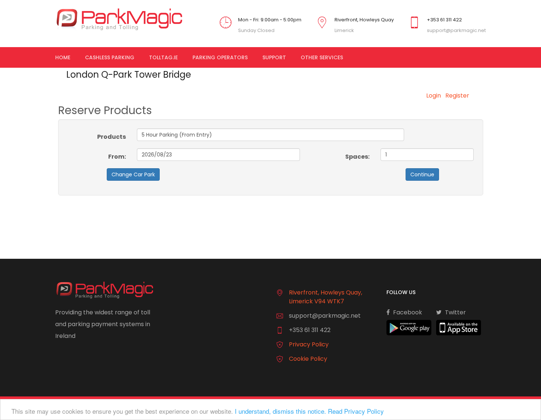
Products (111, 137)
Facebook (407, 312)
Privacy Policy (309, 344)
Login (433, 95)
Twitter (454, 312)
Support (274, 57)
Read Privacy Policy (356, 411)
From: (117, 156)
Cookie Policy (308, 358)
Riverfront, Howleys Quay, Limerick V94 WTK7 (325, 297)
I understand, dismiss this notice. (280, 411)
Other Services (322, 57)
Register (457, 95)
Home (62, 57)
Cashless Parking (109, 57)
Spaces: (357, 156)
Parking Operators (220, 57)
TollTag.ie (163, 57)
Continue (422, 174)
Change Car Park (133, 174)
